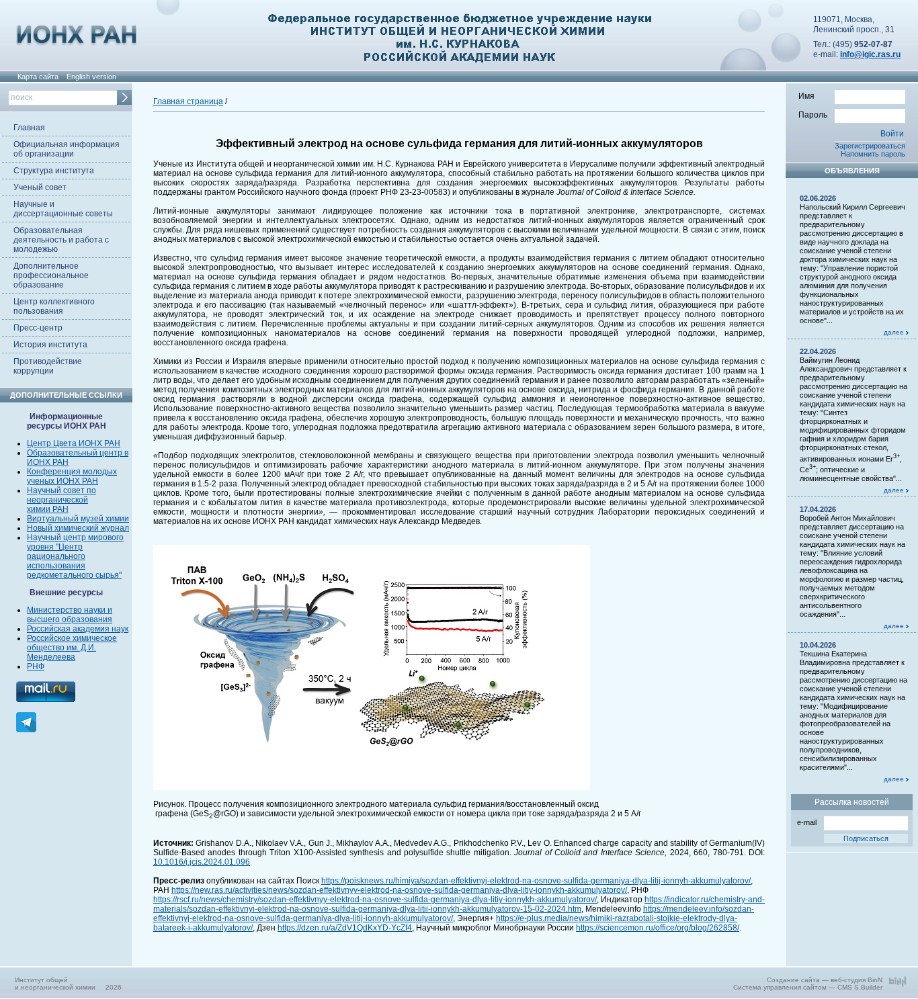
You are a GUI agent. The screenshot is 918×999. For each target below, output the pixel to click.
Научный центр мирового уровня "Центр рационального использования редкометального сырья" (75, 556)
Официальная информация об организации (66, 149)
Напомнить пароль (873, 154)
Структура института (53, 170)
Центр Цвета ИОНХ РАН (73, 443)
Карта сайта (37, 77)
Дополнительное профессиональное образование (51, 275)
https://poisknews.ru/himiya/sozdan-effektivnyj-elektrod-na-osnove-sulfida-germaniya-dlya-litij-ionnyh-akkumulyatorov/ (536, 880)
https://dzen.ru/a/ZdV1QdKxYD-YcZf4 (345, 927)
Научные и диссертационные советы (63, 209)
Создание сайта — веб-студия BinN (824, 980)
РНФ (35, 666)
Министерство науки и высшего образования (69, 614)
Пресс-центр (37, 328)
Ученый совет (40, 187)
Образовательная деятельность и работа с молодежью (61, 240)
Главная (29, 127)
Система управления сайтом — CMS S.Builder (807, 987)
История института (50, 344)
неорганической (57, 500)
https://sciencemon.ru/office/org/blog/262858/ (657, 927)
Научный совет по (61, 490)
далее (895, 332)
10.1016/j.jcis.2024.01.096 (201, 862)
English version (91, 77)
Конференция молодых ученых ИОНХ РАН (72, 476)
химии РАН (48, 509)
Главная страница (188, 101)
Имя (806, 96)
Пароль (812, 115)
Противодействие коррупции (47, 366)
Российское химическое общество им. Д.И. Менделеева (72, 648)
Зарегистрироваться (870, 146)
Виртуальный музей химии (78, 518)
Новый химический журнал (78, 528)
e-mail (807, 822)
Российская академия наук (77, 629)
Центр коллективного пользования (54, 306)
